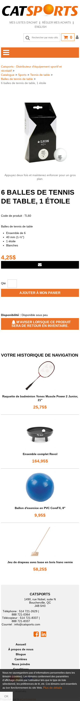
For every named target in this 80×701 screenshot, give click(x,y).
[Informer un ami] (40, 265)
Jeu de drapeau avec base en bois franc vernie (40, 562)
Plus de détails (52, 687)
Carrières (21, 659)
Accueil (21, 644)
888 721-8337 (21, 621)
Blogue (21, 654)
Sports (22, 74)
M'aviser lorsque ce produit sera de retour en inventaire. (41, 324)
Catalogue (7, 74)
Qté (3, 283)
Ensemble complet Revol (40, 454)
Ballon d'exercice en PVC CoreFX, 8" (40, 508)
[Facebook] (36, 633)
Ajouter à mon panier (40, 293)
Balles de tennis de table (17, 79)
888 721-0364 (21, 614)
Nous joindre (21, 664)
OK (6, 696)
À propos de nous (20, 649)
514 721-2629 (28, 611)
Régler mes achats (56, 22)
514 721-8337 (29, 617)
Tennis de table (40, 74)
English (40, 26)
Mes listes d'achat (23, 22)
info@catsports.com (27, 624)
